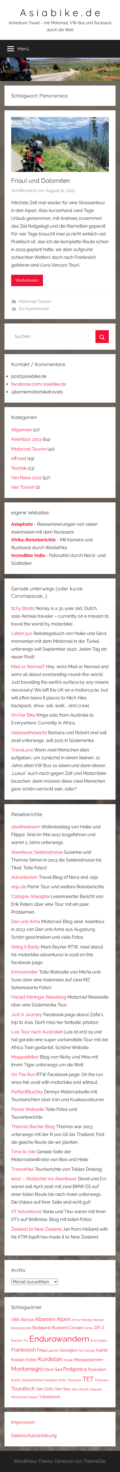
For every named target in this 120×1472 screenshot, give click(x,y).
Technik (19, 468)
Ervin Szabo (98, 1340)
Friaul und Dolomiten (40, 180)
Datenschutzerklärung (34, 1435)
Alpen (64, 1319)
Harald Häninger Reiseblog (38, 997)
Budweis (60, 1327)
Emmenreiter (24, 972)
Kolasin (18, 1359)
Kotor (31, 1359)
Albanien (45, 1319)
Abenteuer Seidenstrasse (37, 852)
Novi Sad (53, 1369)
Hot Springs (86, 1350)
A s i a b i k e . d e (60, 12)
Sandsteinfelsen (32, 1380)
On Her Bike (23, 715)
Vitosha (83, 1389)
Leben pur (21, 633)
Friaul (42, 1350)
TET (88, 1379)
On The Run (23, 1074)
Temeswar (74, 1380)
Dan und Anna (25, 921)
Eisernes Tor (19, 1340)
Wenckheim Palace (24, 1397)
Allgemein (21, 429)
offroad (18, 458)
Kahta (101, 1350)
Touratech (23, 1388)
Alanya (26, 1319)
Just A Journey (26, 1014)
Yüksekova (49, 1396)
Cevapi (76, 1327)
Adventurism (24, 877)
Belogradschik (21, 1328)
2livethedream (25, 826)
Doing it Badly (25, 947)
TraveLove (22, 750)
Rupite (15, 1380)
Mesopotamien (88, 1359)
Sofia (62, 1380)
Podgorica (75, 1369)
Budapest (41, 1327)
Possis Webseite (27, 1109)
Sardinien (51, 1380)
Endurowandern (59, 1339)
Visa (74, 1389)
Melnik (68, 1360)
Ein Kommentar (34, 308)
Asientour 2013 (26, 439)
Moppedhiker (25, 1057)
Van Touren (23, 487)
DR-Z (99, 1327)
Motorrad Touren (35, 301)
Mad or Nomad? (28, 666)
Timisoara (101, 1380)
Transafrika (22, 1169)
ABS (15, 1319)
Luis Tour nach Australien (37, 1032)
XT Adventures (26, 1211)
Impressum (23, 1422)
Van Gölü (45, 1388)
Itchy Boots (23, 608)
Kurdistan (50, 1359)
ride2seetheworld (29, 732)
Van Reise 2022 (26, 477)
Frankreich (23, 1350)
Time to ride (23, 1151)
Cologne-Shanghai (30, 896)
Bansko (98, 1320)
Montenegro (27, 1369)
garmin (53, 1350)
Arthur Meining (82, 1320)
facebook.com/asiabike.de (38, 384)
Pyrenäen (97, 1369)
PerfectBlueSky (27, 1091)
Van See (63, 1388)
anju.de (18, 886)
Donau (88, 1328)
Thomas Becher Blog (33, 1126)
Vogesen (96, 1389)
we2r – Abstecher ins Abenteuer (44, 1178)
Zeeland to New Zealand (36, 1229)
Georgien (68, 1350)
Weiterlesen (27, 280)
